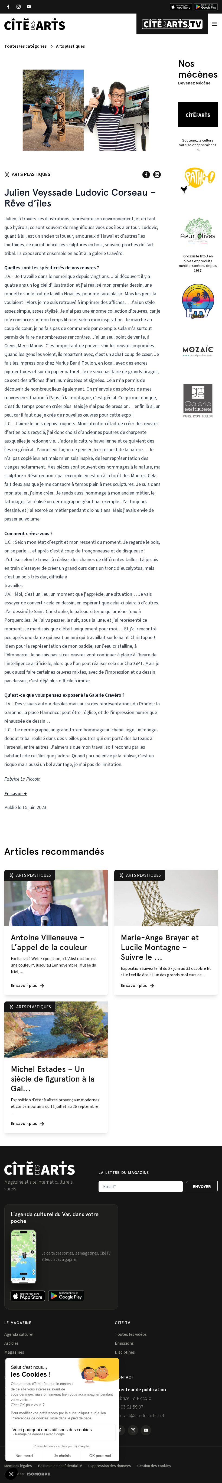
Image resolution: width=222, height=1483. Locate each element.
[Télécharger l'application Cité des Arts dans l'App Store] (181, 6)
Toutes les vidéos (131, 1334)
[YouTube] (28, 7)
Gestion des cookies (154, 1466)
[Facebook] (8, 7)
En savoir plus (24, 985)
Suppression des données (109, 1466)
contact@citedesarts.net (139, 1415)
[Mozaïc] (198, 351)
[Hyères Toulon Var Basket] (198, 301)
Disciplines (125, 1352)
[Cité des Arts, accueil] (39, 1168)
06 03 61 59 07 (129, 1407)
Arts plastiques (70, 46)
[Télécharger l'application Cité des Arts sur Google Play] (206, 6)
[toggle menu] (214, 24)
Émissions (124, 1343)
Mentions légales (18, 1466)
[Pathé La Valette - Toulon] (198, 180)
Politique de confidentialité (60, 1466)
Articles (11, 1343)
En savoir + (15, 793)
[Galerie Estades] (198, 401)
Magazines (14, 1352)
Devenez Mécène (194, 83)
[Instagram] (18, 7)
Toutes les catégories (25, 46)
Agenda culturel (19, 1334)
